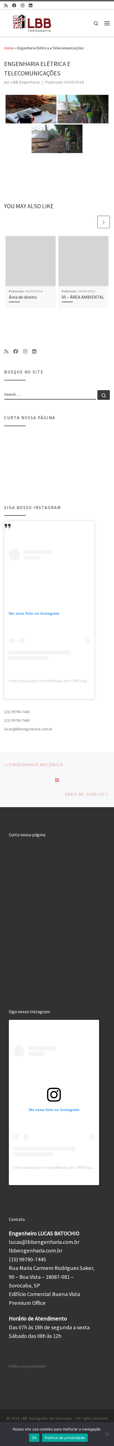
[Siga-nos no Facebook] (14, 5)
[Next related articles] (103, 222)
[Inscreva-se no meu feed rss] (6, 5)
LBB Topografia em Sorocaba (46, 1418)
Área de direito (23, 297)
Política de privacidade (27, 1366)
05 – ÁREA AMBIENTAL (83, 297)
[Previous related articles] (90, 222)
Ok (34, 1437)
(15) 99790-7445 (17, 711)
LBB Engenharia (25, 82)
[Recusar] (107, 1434)
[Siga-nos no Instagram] (22, 5)
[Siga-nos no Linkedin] (30, 5)
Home (9, 47)
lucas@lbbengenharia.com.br (28, 728)
